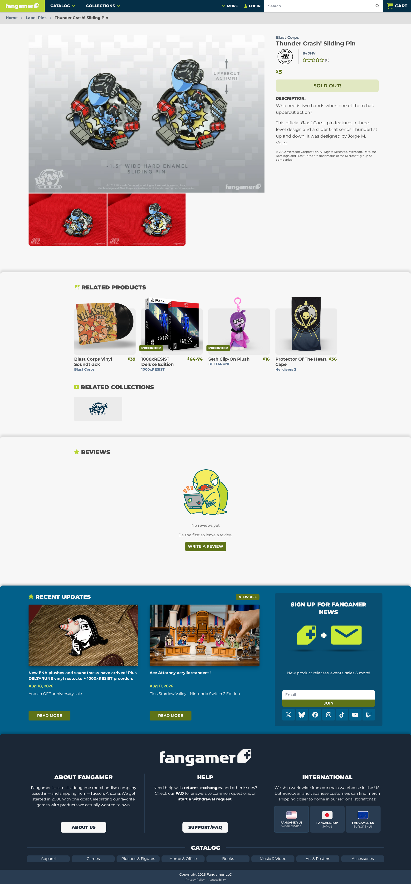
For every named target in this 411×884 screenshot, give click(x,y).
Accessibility (217, 879)
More (232, 6)
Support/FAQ (205, 827)
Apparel (48, 858)
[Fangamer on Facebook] (315, 714)
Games (93, 858)
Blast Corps (287, 37)
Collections (100, 6)
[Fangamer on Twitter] (288, 714)
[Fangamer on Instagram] (328, 714)
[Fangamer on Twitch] (368, 714)
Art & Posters (318, 858)
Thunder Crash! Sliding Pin (316, 43)
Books (228, 858)
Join (328, 703)
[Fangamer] (22, 6)
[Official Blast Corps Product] (285, 56)
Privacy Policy (195, 879)
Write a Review (205, 546)
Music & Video (273, 858)
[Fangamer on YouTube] (355, 714)
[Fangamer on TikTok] (342, 714)
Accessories (363, 858)
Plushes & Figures (138, 858)
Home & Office (183, 858)
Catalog (60, 6)
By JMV (309, 53)
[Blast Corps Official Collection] (98, 409)
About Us (84, 827)
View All (248, 597)
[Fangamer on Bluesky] (302, 714)
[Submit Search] (377, 6)
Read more (49, 715)
